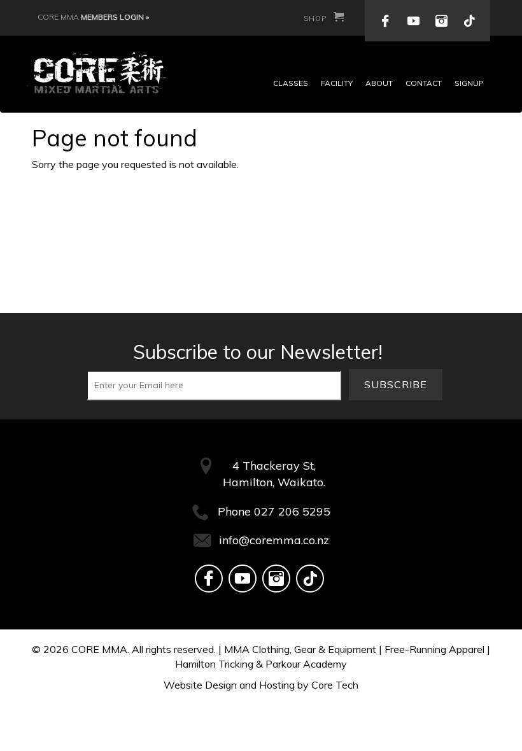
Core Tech (334, 684)
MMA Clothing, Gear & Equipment (300, 649)
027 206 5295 (292, 511)
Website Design (200, 684)
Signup (469, 83)
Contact (424, 83)
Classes (290, 83)
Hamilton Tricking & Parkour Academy (261, 663)
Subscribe (395, 384)
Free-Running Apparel (434, 649)
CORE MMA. (100, 649)
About (379, 83)
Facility (337, 83)
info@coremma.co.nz (274, 540)
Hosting (277, 684)
